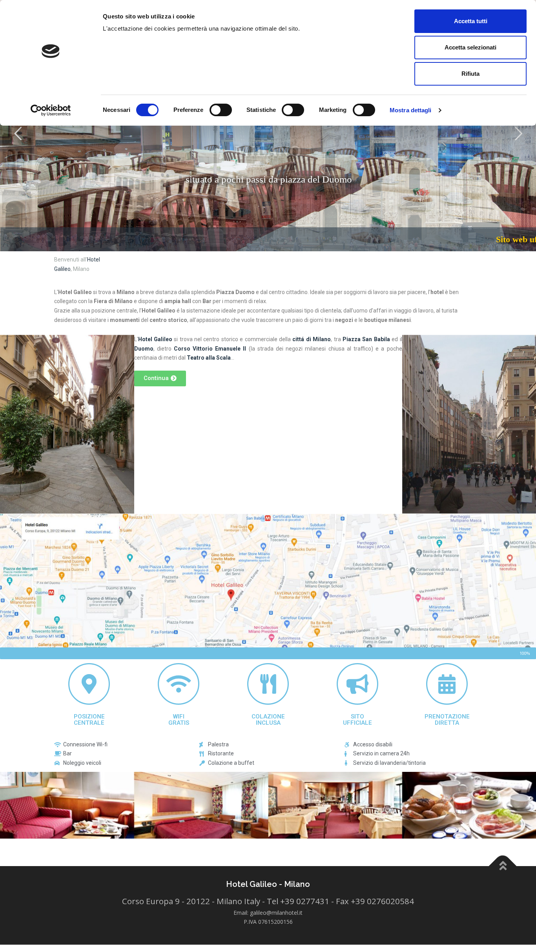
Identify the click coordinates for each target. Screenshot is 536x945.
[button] (160, 378)
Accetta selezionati (470, 47)
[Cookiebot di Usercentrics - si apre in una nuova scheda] (50, 110)
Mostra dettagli (411, 110)
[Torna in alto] (503, 866)
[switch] (221, 110)
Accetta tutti (470, 21)
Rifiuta (470, 73)
